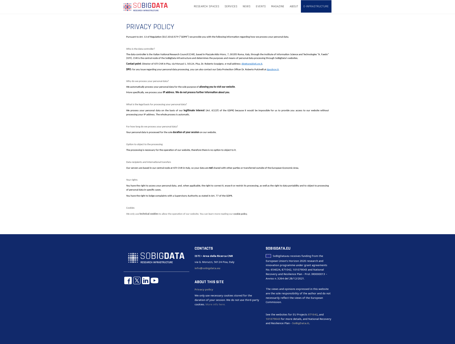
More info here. (215, 304)
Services (231, 6)
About (294, 6)
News (247, 6)
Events (261, 6)
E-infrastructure (316, 6)
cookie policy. (240, 214)
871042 (313, 314)
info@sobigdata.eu (207, 268)
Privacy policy (204, 289)
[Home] (146, 7)
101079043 (273, 319)
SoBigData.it (300, 323)
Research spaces (206, 6)
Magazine (277, 6)
